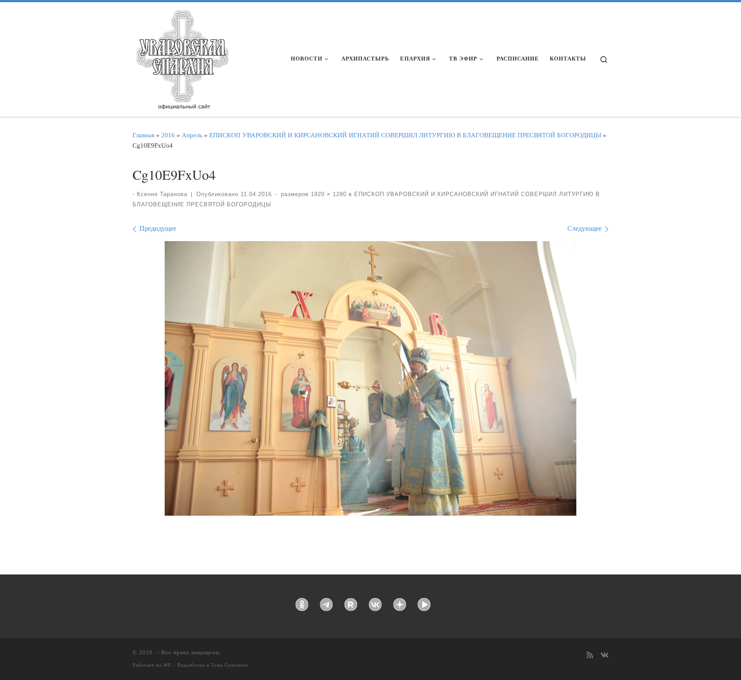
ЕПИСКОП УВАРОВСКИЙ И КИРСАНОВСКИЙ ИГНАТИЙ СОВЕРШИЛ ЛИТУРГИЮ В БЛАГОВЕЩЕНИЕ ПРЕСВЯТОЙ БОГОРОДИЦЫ (405, 135)
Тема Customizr (230, 665)
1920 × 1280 (327, 194)
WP (167, 665)
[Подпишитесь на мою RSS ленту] (590, 656)
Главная (143, 135)
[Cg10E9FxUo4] (370, 378)
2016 (168, 135)
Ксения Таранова (162, 194)
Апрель (192, 135)
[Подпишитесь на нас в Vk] (604, 656)
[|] (182, 56)
